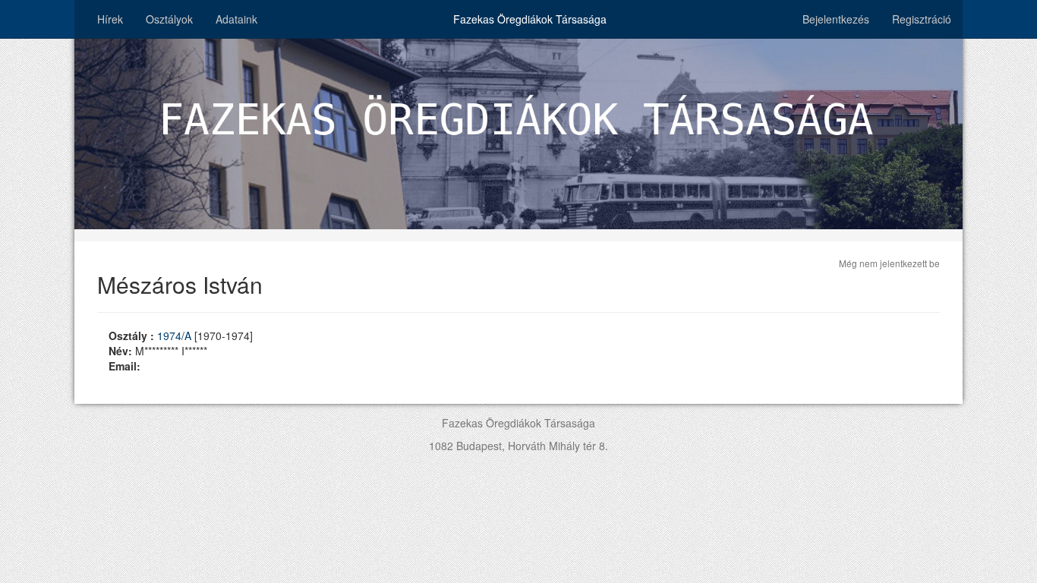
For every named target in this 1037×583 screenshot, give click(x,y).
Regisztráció (921, 19)
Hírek (110, 19)
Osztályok (169, 19)
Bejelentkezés (835, 19)
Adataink (236, 19)
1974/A (175, 335)
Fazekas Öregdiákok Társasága (530, 19)
